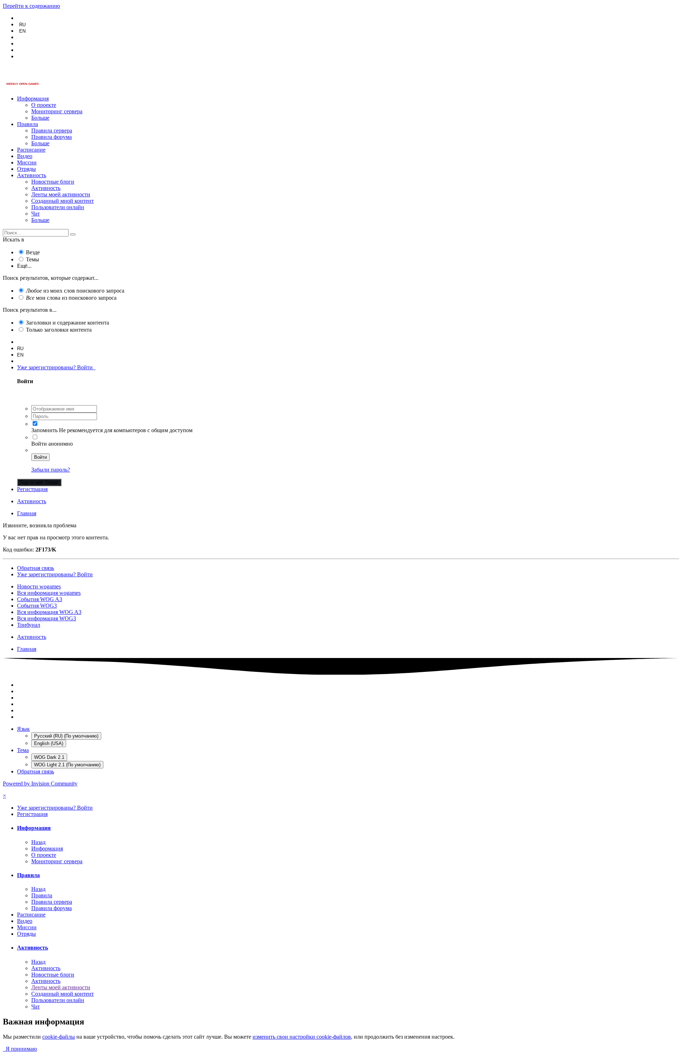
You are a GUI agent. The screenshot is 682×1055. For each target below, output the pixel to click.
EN (22, 31)
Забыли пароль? (50, 470)
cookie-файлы (58, 1037)
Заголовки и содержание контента (67, 323)
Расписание (31, 150)
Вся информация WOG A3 (49, 612)
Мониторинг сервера (56, 111)
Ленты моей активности (60, 194)
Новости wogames (39, 586)
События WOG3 (37, 606)
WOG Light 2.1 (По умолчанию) (67, 764)
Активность (31, 175)
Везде (33, 252)
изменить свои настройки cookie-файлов (302, 1037)
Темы (32, 259)
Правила (27, 124)
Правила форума (51, 137)
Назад (38, 842)
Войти (40, 457)
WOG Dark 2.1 (49, 757)
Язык (23, 729)
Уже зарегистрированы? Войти (56, 367)
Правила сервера (51, 130)
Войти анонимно (52, 444)
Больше (40, 118)
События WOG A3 (39, 599)
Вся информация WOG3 (46, 618)
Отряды (26, 169)
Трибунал (28, 625)
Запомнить (44, 430)
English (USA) (48, 743)
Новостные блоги (52, 182)
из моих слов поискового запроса (75, 291)
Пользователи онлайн (57, 207)
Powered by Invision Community (40, 784)
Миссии (27, 162)
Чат (35, 214)
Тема (23, 750)
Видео (24, 156)
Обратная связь (35, 568)
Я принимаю (20, 1049)
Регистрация (32, 489)
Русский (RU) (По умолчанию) (66, 736)
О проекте (43, 105)
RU (22, 24)
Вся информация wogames (49, 593)
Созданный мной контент (62, 201)
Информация (33, 99)
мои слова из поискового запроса (71, 298)
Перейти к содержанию (31, 6)
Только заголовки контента (59, 330)
